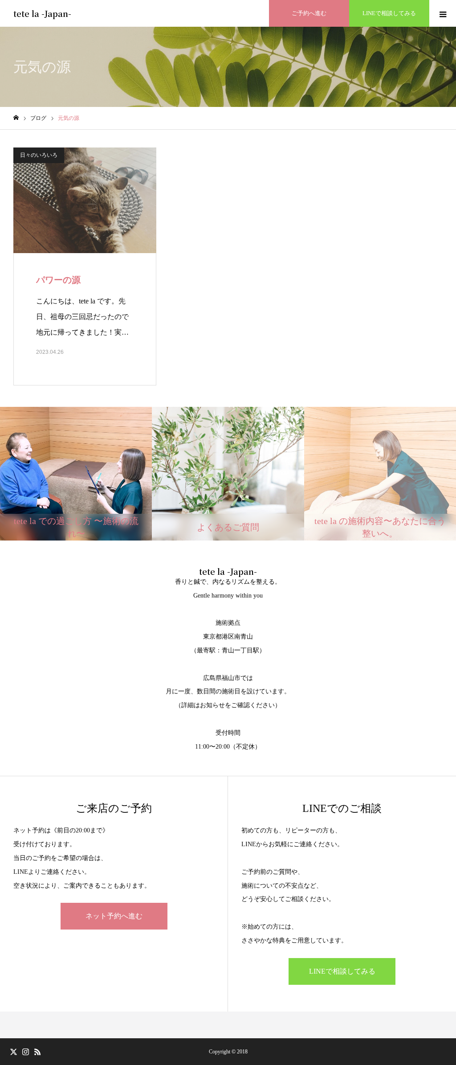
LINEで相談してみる (389, 13)
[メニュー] (442, 13)
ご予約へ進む (309, 13)
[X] (13, 1051)
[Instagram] (25, 1051)
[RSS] (37, 1051)
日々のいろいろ (38, 155)
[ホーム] (16, 118)
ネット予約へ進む (114, 916)
